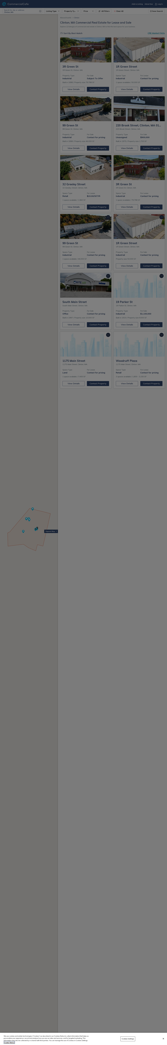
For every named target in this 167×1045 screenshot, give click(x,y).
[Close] (163, 1038)
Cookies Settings (128, 1039)
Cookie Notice (9, 1043)
